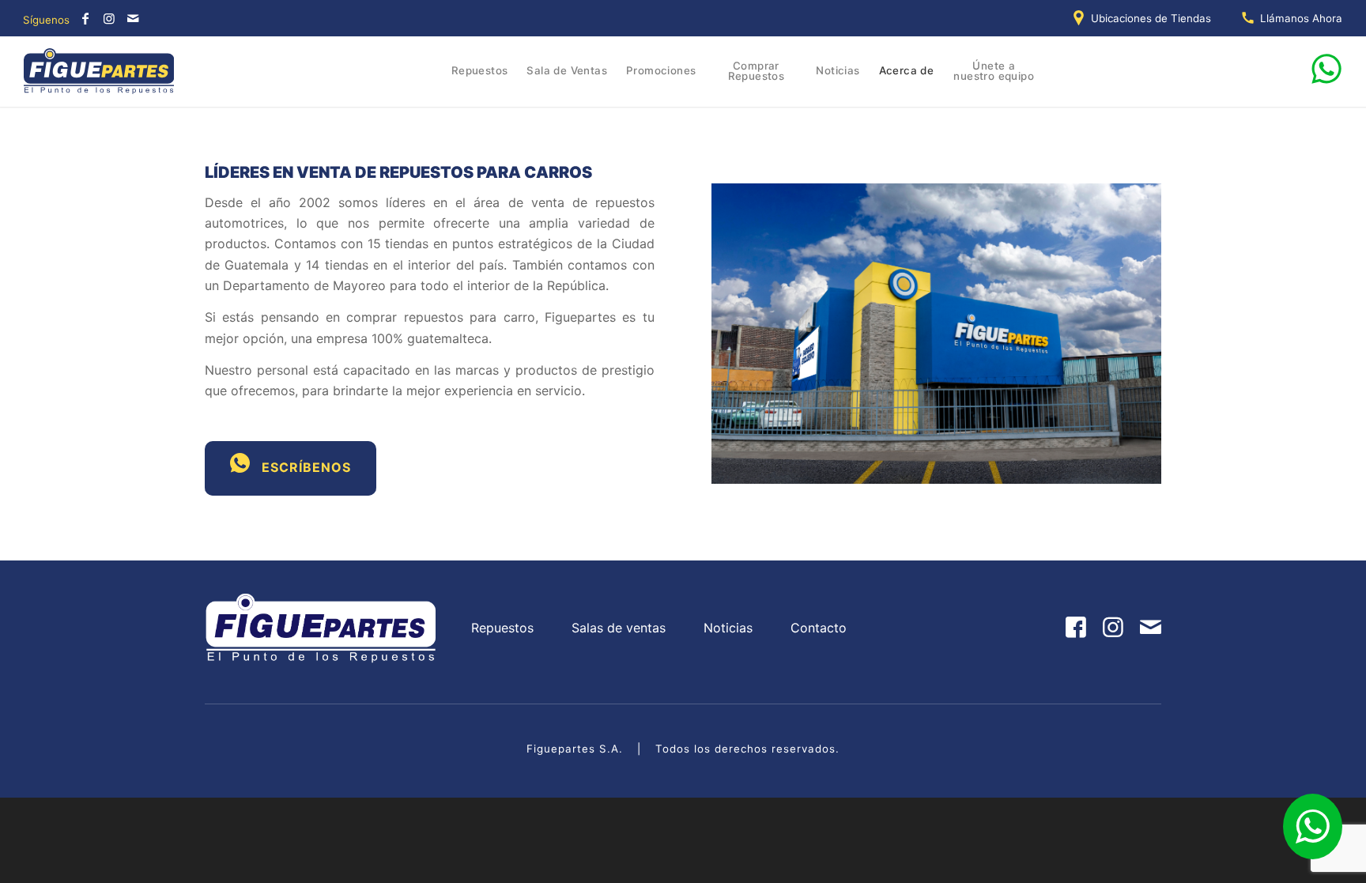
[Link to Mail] (133, 18)
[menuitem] (1145, 18)
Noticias (728, 628)
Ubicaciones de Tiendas (1151, 18)
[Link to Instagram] (109, 18)
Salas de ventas (619, 628)
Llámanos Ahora (1301, 18)
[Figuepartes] (99, 71)
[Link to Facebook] (85, 18)
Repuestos (502, 628)
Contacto (819, 628)
